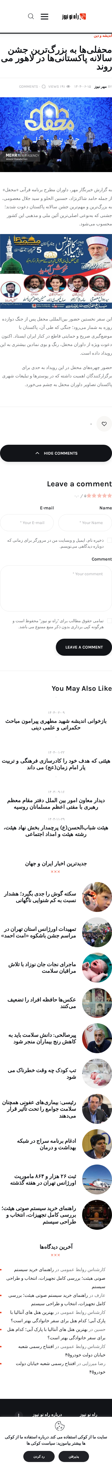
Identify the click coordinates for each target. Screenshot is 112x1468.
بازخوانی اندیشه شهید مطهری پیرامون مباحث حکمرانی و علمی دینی (56, 724)
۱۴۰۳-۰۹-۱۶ (56, 792)
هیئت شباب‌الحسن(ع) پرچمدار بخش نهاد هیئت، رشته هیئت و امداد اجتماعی (56, 830)
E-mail (47, 508)
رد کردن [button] (39, 1456)
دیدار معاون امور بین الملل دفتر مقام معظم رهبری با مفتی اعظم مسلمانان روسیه (56, 803)
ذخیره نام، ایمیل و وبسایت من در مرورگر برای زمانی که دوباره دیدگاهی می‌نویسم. (55, 543)
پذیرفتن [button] (74, 1456)
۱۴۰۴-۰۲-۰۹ (56, 713)
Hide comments (60, 453)
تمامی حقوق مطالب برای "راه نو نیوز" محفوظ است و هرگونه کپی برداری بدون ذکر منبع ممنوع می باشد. (58, 623)
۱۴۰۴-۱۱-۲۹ (56, 819)
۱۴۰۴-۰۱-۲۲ (56, 752)
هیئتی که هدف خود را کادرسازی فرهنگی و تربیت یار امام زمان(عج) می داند (56, 764)
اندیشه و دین (103, 36)
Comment (102, 559)
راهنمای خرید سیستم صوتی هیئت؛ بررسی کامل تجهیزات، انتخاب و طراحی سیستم (55, 1278)
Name (105, 508)
